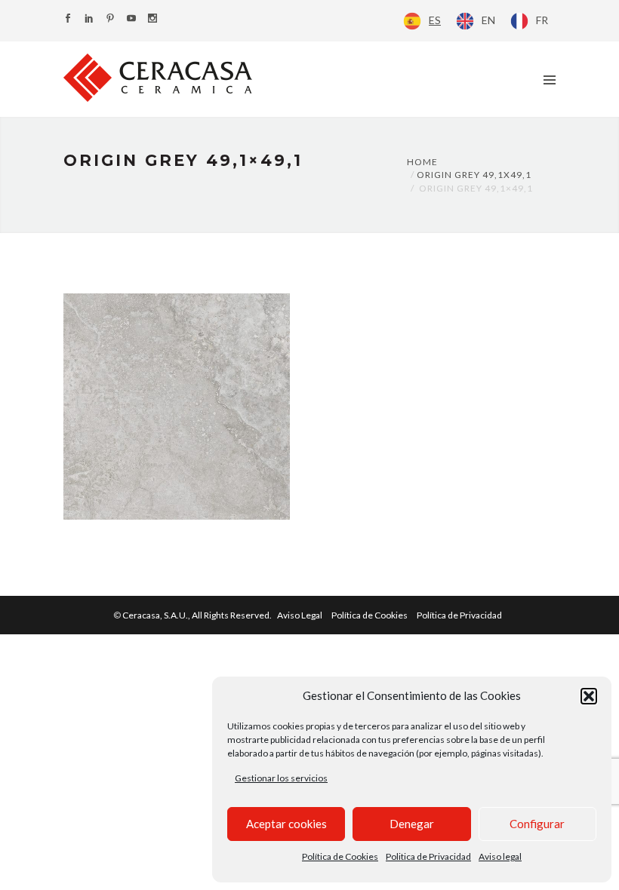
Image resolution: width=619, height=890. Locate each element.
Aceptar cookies (286, 823)
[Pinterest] (110, 19)
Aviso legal (500, 856)
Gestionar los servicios (281, 778)
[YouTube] (131, 19)
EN (488, 20)
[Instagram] (152, 19)
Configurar (537, 823)
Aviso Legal (299, 615)
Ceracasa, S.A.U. (197, 615)
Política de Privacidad (459, 615)
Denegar (412, 823)
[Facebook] (67, 19)
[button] (588, 696)
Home (422, 161)
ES (435, 20)
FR (542, 20)
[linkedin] (89, 19)
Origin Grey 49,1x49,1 (474, 174)
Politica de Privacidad (428, 856)
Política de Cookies (340, 856)
